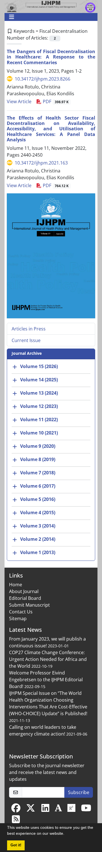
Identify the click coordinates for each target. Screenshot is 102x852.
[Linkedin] (45, 809)
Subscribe (78, 792)
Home (15, 584)
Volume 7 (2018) (37, 473)
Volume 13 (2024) (39, 393)
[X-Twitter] (30, 809)
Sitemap (18, 618)
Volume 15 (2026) (39, 367)
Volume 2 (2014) (37, 539)
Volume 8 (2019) (37, 460)
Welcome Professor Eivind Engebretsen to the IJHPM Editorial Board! (46, 679)
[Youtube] (86, 809)
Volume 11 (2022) (39, 420)
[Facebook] (16, 809)
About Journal (24, 591)
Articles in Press (29, 329)
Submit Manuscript (29, 605)
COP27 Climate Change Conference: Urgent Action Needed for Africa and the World (48, 659)
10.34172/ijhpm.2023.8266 (42, 79)
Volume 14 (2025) (39, 380)
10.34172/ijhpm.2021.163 (41, 163)
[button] (66, 834)
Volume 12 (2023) (39, 406)
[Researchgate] (71, 809)
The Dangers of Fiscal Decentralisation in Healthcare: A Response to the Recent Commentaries (51, 56)
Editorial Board (25, 598)
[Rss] (16, 821)
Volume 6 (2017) (37, 486)
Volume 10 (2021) (39, 433)
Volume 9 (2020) (37, 446)
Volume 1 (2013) (37, 553)
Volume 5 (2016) (37, 499)
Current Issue (26, 340)
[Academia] (58, 809)
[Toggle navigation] (49, 17)
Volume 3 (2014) (37, 526)
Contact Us (21, 612)
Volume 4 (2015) (37, 513)
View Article (19, 101)
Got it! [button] (15, 845)
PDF (55, 101)
